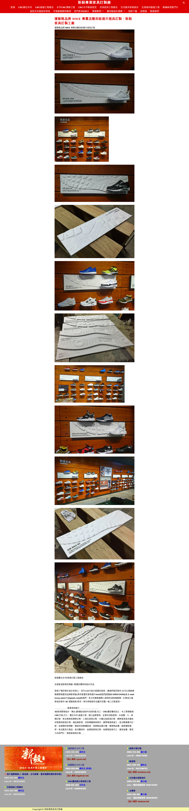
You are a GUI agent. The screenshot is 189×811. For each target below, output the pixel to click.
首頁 (13, 7)
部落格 (143, 11)
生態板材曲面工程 (151, 7)
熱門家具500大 (81, 11)
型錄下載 (132, 11)
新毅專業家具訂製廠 (94, 2)
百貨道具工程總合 (109, 7)
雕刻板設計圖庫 (115, 11)
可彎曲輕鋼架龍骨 (62, 11)
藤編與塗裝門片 (170, 7)
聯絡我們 (154, 11)
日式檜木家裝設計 (130, 7)
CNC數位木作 (25, 7)
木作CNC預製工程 (66, 7)
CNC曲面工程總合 (44, 7)
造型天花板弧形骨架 (40, 11)
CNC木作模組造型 (87, 7)
